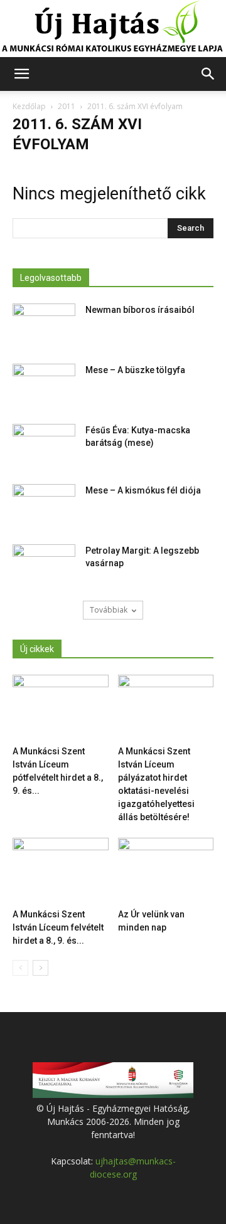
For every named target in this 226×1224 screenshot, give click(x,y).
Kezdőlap (29, 106)
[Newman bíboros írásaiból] (44, 325)
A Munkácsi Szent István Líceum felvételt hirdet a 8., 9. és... (58, 927)
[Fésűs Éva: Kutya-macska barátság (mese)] (44, 446)
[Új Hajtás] (113, 29)
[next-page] (40, 968)
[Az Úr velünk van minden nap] (166, 871)
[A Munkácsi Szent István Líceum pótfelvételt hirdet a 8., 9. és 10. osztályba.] (61, 708)
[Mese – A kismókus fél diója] (44, 506)
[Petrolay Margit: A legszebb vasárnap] (44, 566)
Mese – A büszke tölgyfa (135, 370)
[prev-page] (20, 968)
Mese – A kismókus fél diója (143, 490)
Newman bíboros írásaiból (140, 310)
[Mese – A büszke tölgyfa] (44, 386)
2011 (66, 106)
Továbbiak (108, 609)
